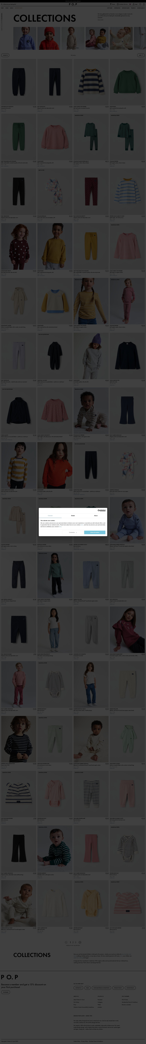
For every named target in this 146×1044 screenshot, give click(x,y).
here (82, 524)
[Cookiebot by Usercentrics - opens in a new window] (99, 511)
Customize (72, 532)
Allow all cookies (94, 532)
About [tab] (95, 515)
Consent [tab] (50, 515)
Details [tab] (73, 515)
